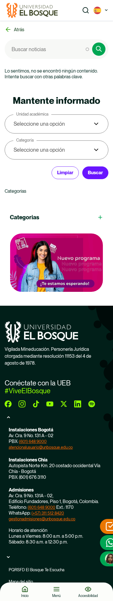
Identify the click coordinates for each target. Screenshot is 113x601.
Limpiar (65, 172)
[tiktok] (35, 403)
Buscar (95, 172)
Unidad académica (32, 114)
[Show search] (86, 10)
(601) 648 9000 (33, 441)
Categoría (25, 140)
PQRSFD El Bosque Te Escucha (36, 569)
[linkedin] (77, 403)
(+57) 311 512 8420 (48, 513)
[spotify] (91, 403)
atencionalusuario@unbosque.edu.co (41, 447)
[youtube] (49, 403)
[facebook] (8, 403)
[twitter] (63, 403)
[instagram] (22, 403)
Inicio (25, 596)
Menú (56, 596)
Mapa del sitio (21, 581)
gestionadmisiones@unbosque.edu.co (42, 519)
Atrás (19, 29)
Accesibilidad (88, 596)
